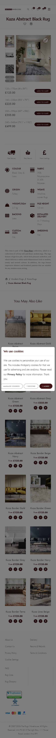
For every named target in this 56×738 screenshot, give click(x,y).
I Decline (31, 386)
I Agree (46, 386)
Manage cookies (11, 386)
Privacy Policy (14, 374)
